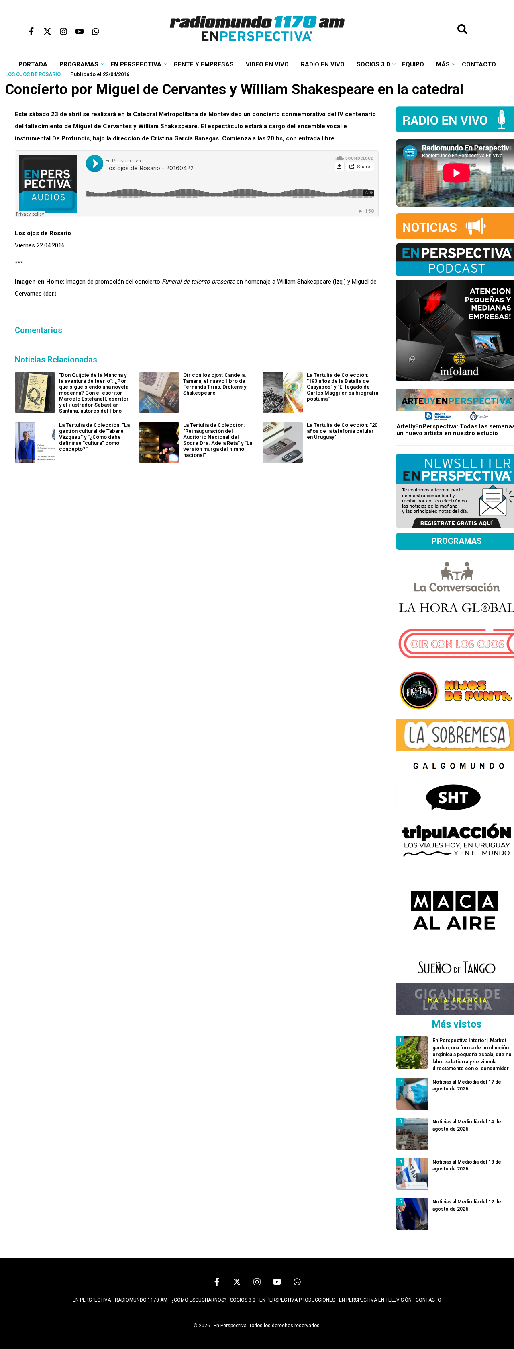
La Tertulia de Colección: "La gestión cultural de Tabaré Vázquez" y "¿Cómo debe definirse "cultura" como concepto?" (94, 437)
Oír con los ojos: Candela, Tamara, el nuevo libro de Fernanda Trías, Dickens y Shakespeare (214, 384)
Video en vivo (267, 64)
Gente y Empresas (203, 64)
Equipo (413, 64)
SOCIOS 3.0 (242, 1300)
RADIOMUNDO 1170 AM (141, 1300)
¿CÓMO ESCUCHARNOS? (198, 1300)
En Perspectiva (135, 64)
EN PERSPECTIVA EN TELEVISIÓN (375, 1300)
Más (443, 64)
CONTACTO (428, 1300)
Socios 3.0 (373, 64)
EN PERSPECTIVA (92, 1300)
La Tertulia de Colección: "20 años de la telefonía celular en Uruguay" (342, 431)
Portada (32, 64)
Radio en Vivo (323, 64)
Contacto (479, 64)
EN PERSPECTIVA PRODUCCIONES (297, 1300)
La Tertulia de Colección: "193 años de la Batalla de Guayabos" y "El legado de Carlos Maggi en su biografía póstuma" (342, 387)
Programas (78, 64)
